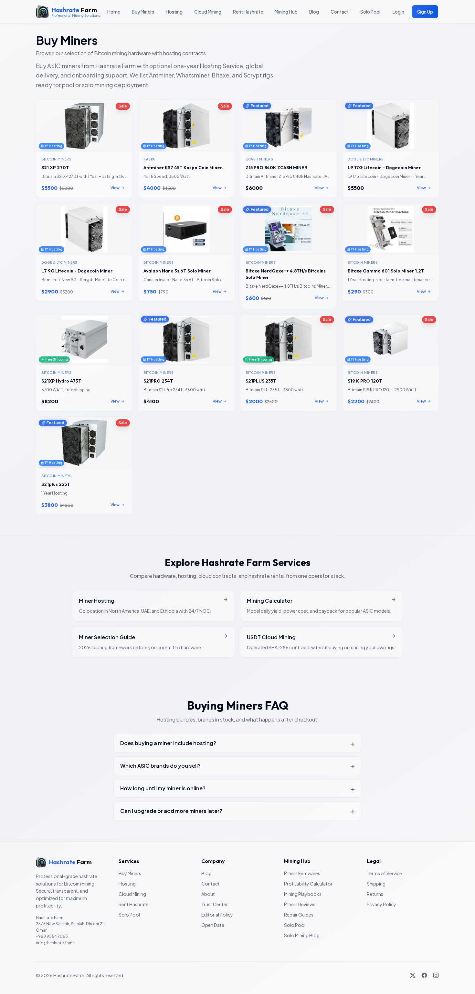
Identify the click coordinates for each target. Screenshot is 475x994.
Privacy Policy (381, 904)
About (208, 894)
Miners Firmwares (302, 873)
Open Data (212, 925)
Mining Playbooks (303, 894)
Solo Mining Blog (302, 935)
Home (113, 12)
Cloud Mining (207, 12)
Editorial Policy (217, 914)
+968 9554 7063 (52, 936)
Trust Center (214, 904)
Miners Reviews (299, 904)
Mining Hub (286, 12)
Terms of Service (384, 873)
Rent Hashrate (248, 12)
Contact (340, 12)
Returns (375, 894)
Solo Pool (370, 12)
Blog (314, 12)
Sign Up (425, 12)
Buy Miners (143, 12)
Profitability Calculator (308, 883)
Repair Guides (298, 914)
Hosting (174, 12)
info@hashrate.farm (55, 942)
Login (398, 12)
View (115, 187)
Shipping (376, 883)
